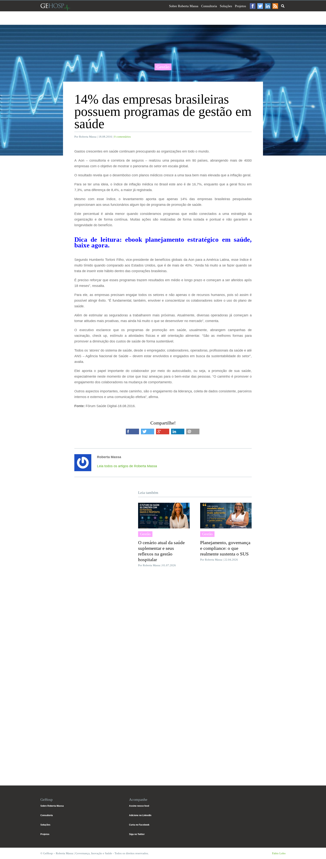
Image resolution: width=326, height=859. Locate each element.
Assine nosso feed (139, 806)
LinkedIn (268, 6)
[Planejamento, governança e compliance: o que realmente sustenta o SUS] (226, 515)
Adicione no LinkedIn (140, 815)
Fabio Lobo (279, 853)
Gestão (163, 66)
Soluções (226, 6)
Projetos (240, 6)
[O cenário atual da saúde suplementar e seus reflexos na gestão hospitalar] (164, 515)
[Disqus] (163, 626)
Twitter (260, 6)
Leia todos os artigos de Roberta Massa (127, 466)
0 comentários (122, 136)
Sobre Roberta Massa (183, 6)
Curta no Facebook (139, 824)
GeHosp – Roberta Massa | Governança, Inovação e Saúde (55, 7)
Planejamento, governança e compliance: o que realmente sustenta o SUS (225, 548)
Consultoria (209, 6)
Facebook (252, 6)
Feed (275, 6)
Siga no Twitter (137, 834)
